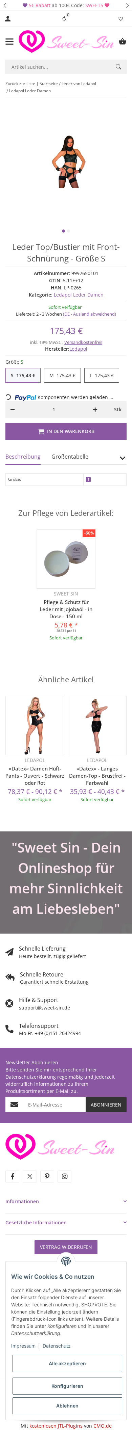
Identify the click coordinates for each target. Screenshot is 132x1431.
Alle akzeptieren (67, 1363)
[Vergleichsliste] (64, 18)
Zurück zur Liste (20, 83)
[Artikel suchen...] (118, 67)
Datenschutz (57, 1346)
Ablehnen (67, 1406)
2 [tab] (68, 231)
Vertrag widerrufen (66, 1247)
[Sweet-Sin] (59, 1146)
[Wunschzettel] (121, 18)
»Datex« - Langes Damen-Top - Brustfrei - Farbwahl (97, 775)
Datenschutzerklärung (30, 1077)
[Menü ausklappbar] (9, 41)
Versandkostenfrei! (83, 342)
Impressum (23, 1346)
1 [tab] (63, 231)
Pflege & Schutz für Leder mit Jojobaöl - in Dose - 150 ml (66, 609)
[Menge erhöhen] (95, 409)
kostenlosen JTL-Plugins (56, 1425)
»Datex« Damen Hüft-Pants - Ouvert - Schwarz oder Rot (34, 775)
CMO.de (102, 1425)
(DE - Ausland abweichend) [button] (89, 314)
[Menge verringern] (12, 409)
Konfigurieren (67, 1386)
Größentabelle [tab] (69, 456)
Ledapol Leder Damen (79, 294)
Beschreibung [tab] (23, 456)
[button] (4, 5)
